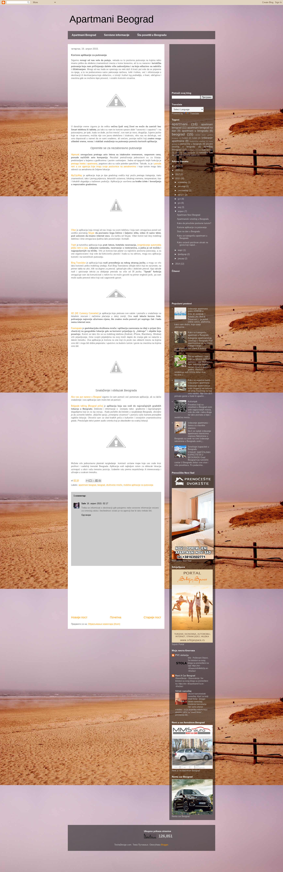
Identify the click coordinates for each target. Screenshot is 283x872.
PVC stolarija (182, 655)
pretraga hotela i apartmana (84, 163)
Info (190, 658)
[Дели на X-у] (93, 480)
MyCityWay (76, 175)
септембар (183, 190)
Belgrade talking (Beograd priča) (87, 406)
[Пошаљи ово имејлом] (87, 480)
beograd (101, 485)
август (181, 194)
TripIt (73, 245)
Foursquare (76, 328)
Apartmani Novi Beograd (188, 215)
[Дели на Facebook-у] (96, 480)
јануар (181, 258)
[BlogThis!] (90, 480)
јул (179, 199)
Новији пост (79, 617)
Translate (194, 113)
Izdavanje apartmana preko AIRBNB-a (198, 310)
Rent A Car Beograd (185, 675)
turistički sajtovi (190, 155)
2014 (177, 264)
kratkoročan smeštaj (197, 141)
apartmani (180, 124)
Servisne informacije (116, 35)
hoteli (194, 138)
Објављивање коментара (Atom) (104, 624)
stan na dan (207, 150)
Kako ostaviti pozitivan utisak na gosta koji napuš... (192, 243)
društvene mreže (114, 485)
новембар (183, 182)
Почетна (115, 617)
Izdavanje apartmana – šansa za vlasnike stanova (198, 425)
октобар (182, 186)
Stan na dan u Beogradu (188, 231)
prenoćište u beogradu (191, 144)
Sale (83, 503)
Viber (73, 230)
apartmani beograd (87, 485)
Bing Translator (78, 263)
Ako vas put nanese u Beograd (86, 397)
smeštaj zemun (193, 150)
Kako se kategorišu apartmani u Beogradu (198, 333)
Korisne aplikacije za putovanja (192, 227)
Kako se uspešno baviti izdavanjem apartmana (199, 381)
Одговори (86, 515)
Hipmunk (75, 154)
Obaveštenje (181, 678)
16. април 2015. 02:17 (97, 503)
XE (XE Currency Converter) (85, 313)
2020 (177, 170)
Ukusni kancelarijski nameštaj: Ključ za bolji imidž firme (198, 696)
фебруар (182, 254)
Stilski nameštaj (183, 691)
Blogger (164, 844)
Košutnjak (192, 401)
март (180, 250)
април (181, 211)
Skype (91, 233)
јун (179, 203)
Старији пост (152, 617)
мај (180, 207)
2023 (177, 166)
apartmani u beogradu (195, 130)
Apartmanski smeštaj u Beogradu (193, 219)
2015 (177, 178)
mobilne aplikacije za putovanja (138, 485)
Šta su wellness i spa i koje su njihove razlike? (199, 357)
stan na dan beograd (185, 153)
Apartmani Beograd (111, 19)
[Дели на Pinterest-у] (99, 480)
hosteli (185, 138)
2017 (177, 174)
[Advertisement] (116, 590)
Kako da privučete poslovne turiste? (194, 223)
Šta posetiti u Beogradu (152, 35)
